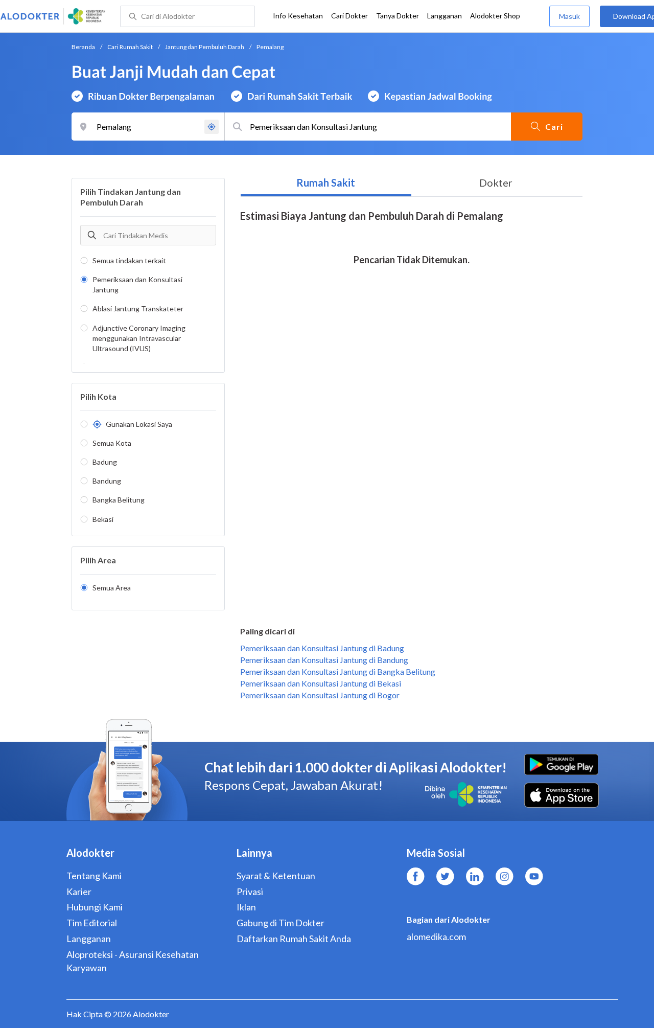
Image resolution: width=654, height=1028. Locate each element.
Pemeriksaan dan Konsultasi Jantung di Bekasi (320, 683)
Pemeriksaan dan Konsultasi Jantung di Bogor (320, 695)
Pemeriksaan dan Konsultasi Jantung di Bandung (324, 660)
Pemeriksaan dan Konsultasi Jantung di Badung (322, 648)
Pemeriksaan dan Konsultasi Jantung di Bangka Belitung (337, 671)
